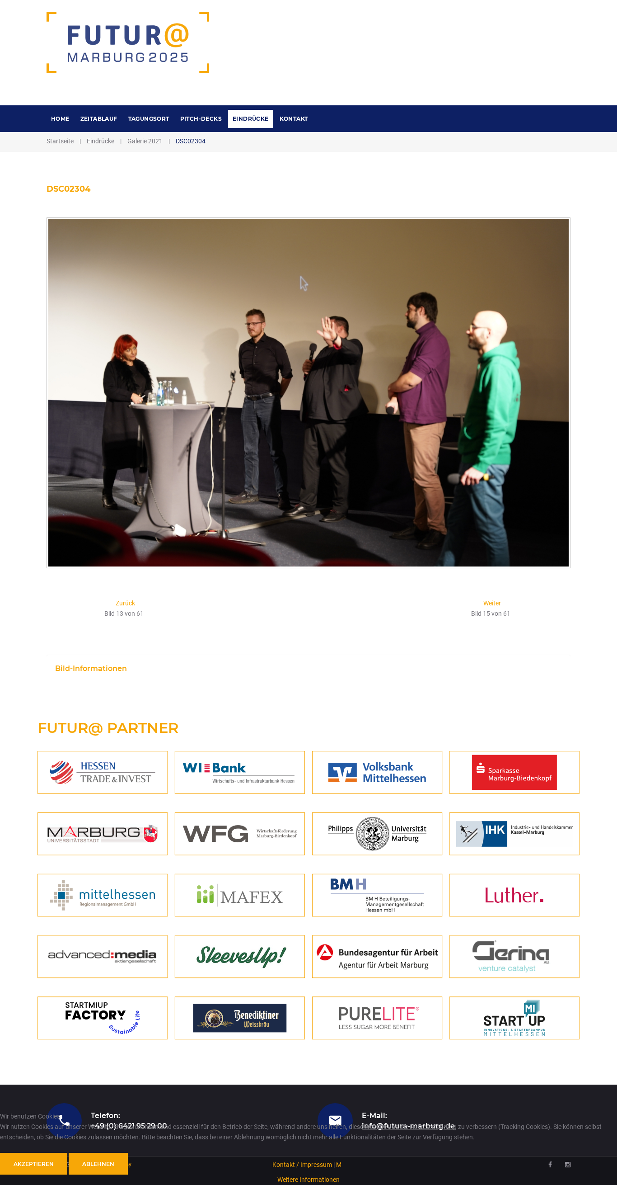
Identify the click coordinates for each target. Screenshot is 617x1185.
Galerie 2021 (145, 141)
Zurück (125, 603)
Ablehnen (98, 1164)
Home (60, 118)
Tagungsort (148, 118)
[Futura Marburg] (128, 42)
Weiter (492, 603)
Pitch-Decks (201, 118)
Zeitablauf (98, 118)
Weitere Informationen (308, 1179)
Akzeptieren (34, 1164)
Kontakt (294, 118)
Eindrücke (251, 118)
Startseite (60, 141)
